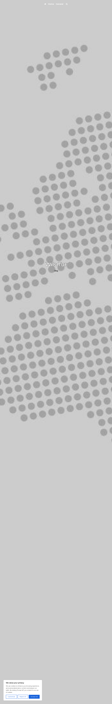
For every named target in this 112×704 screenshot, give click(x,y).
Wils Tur (56, 264)
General (59, 4)
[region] (23, 690)
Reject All (23, 697)
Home (51, 4)
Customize (11, 697)
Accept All (34, 697)
